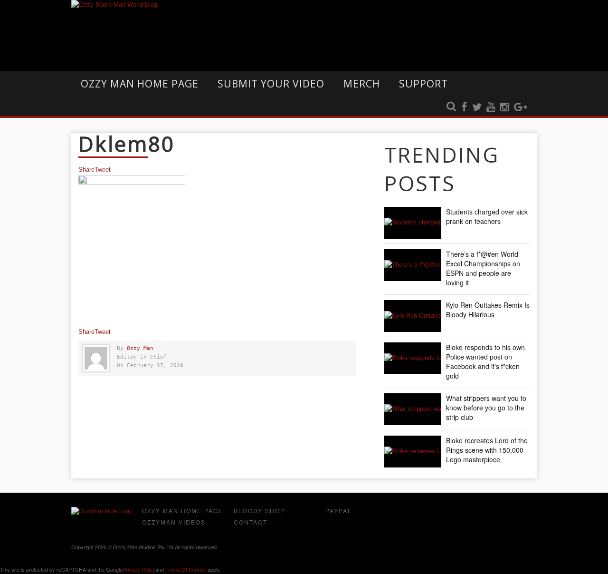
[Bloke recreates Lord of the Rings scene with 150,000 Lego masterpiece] (413, 451)
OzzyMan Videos (174, 522)
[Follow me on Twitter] (477, 107)
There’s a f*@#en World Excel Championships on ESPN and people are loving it (483, 268)
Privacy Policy (139, 569)
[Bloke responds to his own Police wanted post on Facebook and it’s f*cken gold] (413, 358)
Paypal (338, 510)
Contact (250, 522)
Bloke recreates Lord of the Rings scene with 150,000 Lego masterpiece (487, 450)
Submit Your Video (271, 83)
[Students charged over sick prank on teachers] (413, 222)
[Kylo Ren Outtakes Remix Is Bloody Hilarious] (413, 316)
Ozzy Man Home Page (140, 83)
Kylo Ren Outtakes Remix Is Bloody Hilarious (488, 309)
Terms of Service (185, 569)
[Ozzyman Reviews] (102, 511)
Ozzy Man (140, 348)
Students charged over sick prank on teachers (487, 216)
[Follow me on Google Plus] (521, 107)
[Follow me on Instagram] (505, 107)
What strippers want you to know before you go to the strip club (486, 407)
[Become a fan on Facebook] (464, 107)
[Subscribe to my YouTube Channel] (491, 107)
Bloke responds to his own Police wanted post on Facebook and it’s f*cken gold (485, 361)
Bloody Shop (259, 510)
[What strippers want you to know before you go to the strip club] (413, 409)
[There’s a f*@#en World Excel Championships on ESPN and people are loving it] (413, 265)
